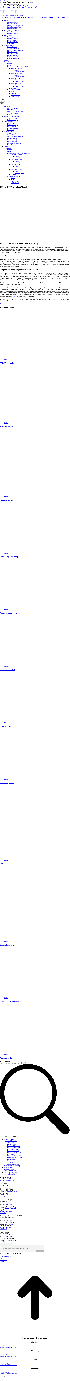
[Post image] (27, 358)
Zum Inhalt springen (6, 1)
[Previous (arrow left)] (0, 1380)
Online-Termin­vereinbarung (12, 1166)
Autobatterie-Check (7, 500)
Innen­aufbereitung (7, 945)
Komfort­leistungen (9, 1169)
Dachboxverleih (6, 1058)
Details (6, 359)
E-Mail (13, 296)
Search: (2, 1063)
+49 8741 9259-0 (8, 1237)
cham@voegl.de (9, 1224)
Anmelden (39, 1251)
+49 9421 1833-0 (8, 1204)
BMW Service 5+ (6, 426)
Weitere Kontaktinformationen (8, 1347)
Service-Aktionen (9, 1139)
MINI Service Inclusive (10, 1172)
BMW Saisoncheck (7, 864)
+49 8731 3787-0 (8, 1188)
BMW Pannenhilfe (7, 363)
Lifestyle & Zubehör (9, 1174)
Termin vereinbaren (5, 304)
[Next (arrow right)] (2, 1380)
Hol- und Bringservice (13, 1146)
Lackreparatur (11, 1154)
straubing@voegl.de (10, 1208)
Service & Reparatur (11, 1141)
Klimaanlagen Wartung (9, 557)
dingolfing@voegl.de (11, 1191)
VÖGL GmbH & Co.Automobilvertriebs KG (7, 1179)
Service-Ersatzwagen (13, 1164)
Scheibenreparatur (7, 783)
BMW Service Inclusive (11, 1170)
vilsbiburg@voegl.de (11, 1240)
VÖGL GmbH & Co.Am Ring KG (6, 1195)
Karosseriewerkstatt (7, 670)
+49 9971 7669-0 (8, 1221)
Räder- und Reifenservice (9, 1001)
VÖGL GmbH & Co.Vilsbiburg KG (6, 1228)
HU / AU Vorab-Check (14, 1147)
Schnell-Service (5, 726)
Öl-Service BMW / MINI (9, 613)
